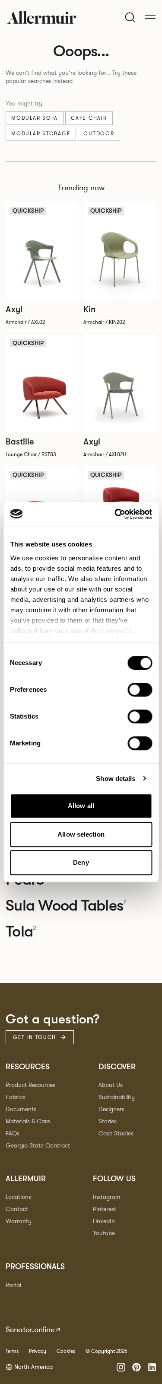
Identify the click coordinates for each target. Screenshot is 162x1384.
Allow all (81, 805)
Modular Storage (40, 133)
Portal (13, 1285)
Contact (17, 1209)
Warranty (19, 1221)
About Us (110, 1085)
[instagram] (121, 1367)
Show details (115, 778)
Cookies (66, 1351)
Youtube (104, 1233)
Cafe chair (89, 118)
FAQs (12, 1133)
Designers (111, 1109)
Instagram (107, 1197)
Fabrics (15, 1097)
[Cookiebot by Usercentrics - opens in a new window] (115, 514)
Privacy (37, 1351)
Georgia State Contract (38, 1145)
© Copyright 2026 (106, 1351)
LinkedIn (104, 1221)
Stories (107, 1121)
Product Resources (30, 1085)
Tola (21, 932)
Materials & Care (28, 1121)
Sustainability (116, 1097)
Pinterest (104, 1209)
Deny (81, 862)
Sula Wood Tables (66, 906)
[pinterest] (136, 1367)
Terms (12, 1351)
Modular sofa (34, 118)
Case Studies (115, 1133)
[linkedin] (152, 1367)
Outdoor (98, 133)
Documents (21, 1109)
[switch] (139, 690)
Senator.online (30, 1329)
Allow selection (81, 834)
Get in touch (34, 1037)
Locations (18, 1197)
